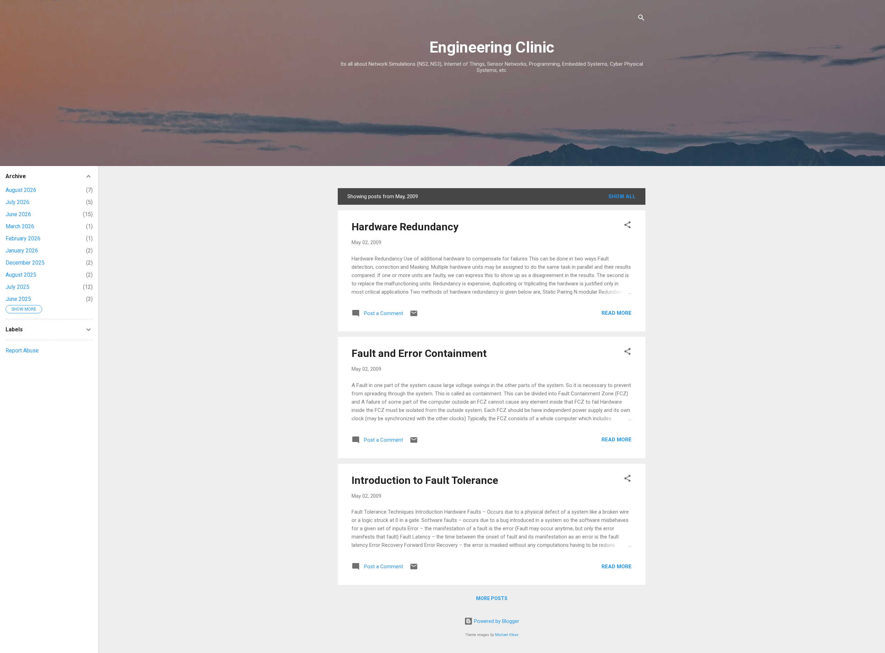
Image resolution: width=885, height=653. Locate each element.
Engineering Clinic (491, 47)
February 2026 (23, 238)
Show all (622, 196)
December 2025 (25, 262)
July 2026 (17, 202)
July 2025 (17, 287)
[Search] (641, 18)
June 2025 (18, 299)
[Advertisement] (491, 130)
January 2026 (22, 250)
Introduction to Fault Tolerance (425, 480)
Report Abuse (22, 350)
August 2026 (21, 190)
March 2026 (20, 226)
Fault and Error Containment (419, 353)
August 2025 (21, 275)
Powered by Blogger (496, 621)
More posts (491, 598)
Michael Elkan (507, 635)
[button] (627, 226)
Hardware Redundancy (405, 227)
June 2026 (18, 214)
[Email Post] (414, 316)
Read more (617, 313)
